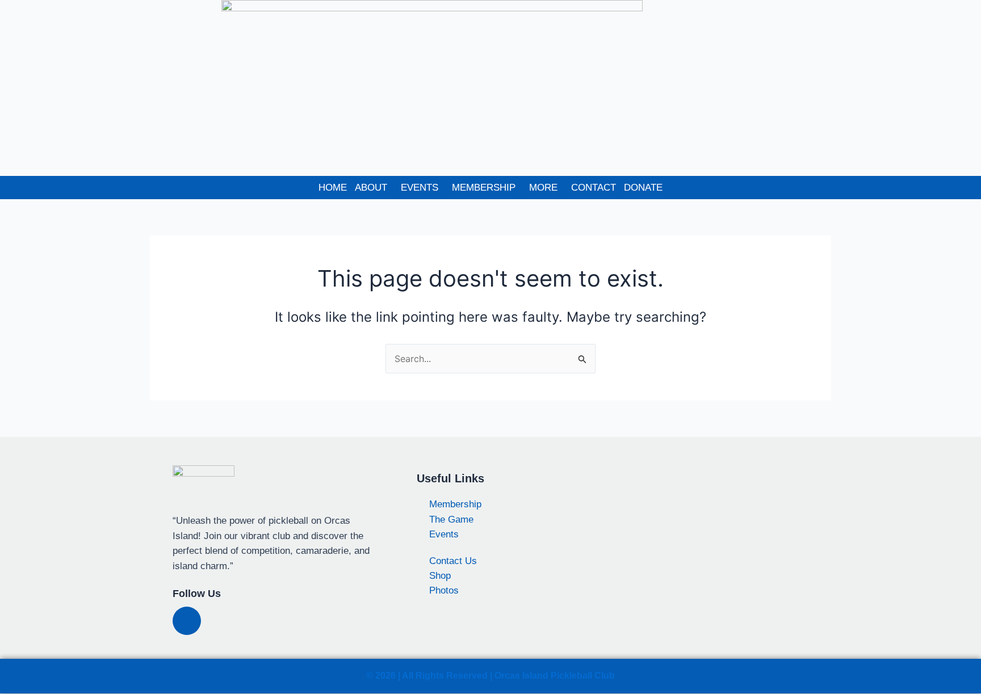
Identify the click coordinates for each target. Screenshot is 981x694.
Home (332, 187)
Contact (593, 187)
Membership (483, 187)
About (371, 187)
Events (419, 187)
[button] (374, 187)
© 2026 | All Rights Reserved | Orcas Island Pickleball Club (490, 675)
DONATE (643, 187)
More (543, 187)
